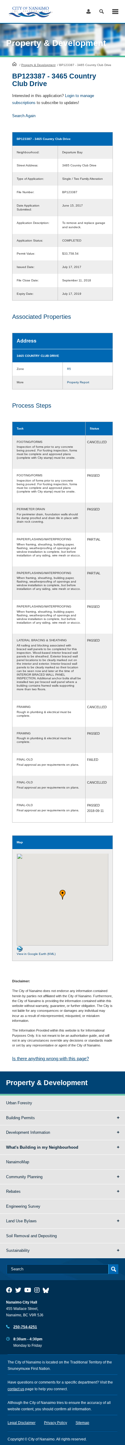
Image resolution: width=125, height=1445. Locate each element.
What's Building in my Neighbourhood (42, 1147)
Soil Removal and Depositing (31, 1236)
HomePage (14, 64)
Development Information (28, 1132)
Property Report (78, 382)
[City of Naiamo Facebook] (9, 1290)
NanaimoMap (17, 1162)
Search (101, 11)
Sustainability (18, 1250)
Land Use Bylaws (21, 1221)
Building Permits (20, 1118)
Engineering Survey (23, 1206)
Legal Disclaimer (21, 1423)
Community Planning (24, 1177)
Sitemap (82, 1423)
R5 (69, 369)
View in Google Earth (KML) (36, 954)
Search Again (23, 115)
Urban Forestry (19, 1103)
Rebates (13, 1191)
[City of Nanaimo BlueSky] (47, 1290)
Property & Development (38, 65)
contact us (16, 1389)
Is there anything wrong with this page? (50, 1058)
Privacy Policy (55, 1423)
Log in (88, 11)
